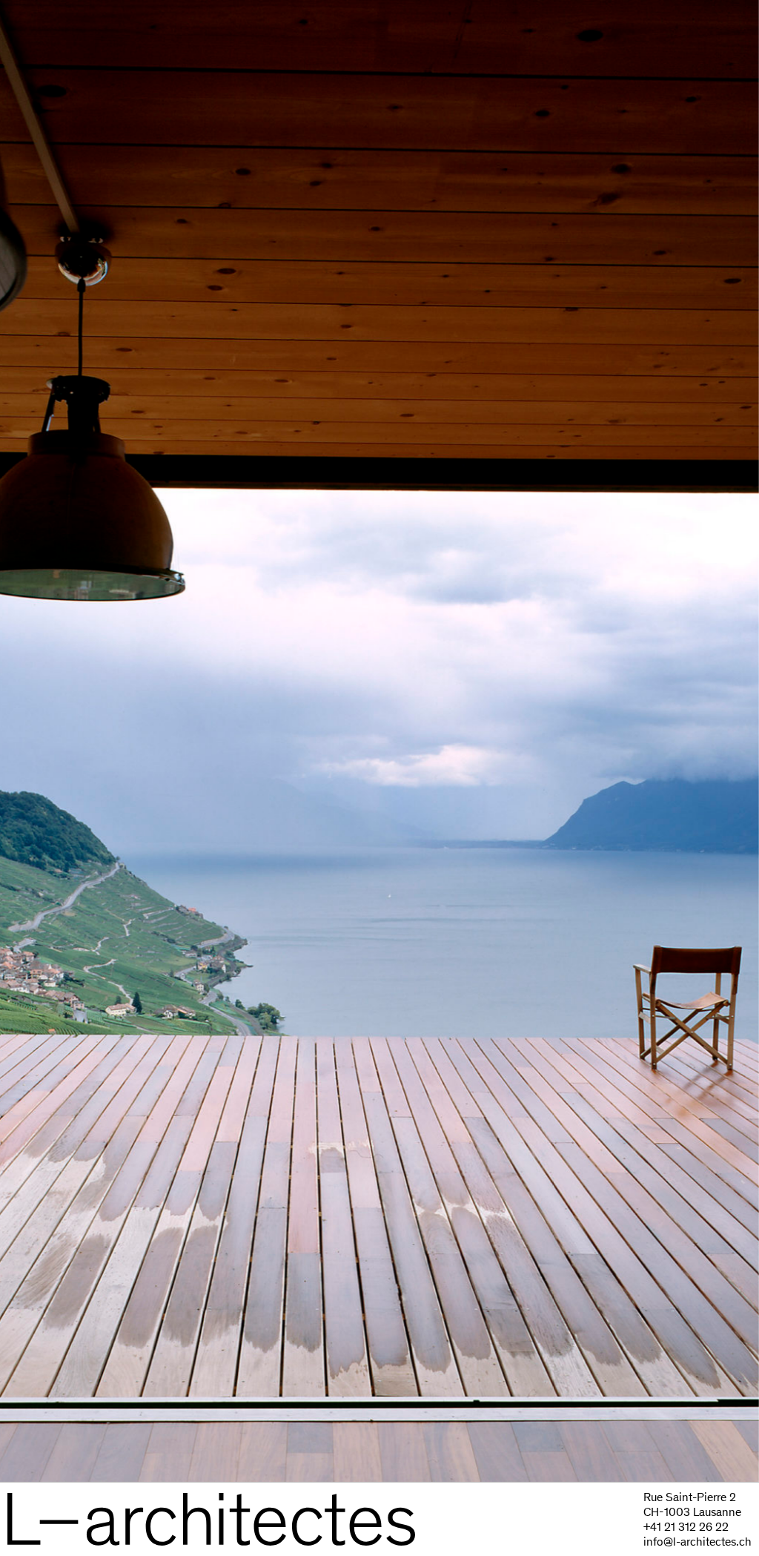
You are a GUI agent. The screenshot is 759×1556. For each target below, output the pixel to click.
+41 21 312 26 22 (686, 1527)
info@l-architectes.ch (697, 1541)
